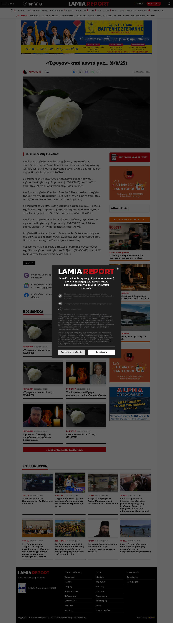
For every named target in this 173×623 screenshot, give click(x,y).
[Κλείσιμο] (117, 268)
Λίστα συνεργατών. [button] (86, 329)
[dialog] (86, 311)
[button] (86, 309)
